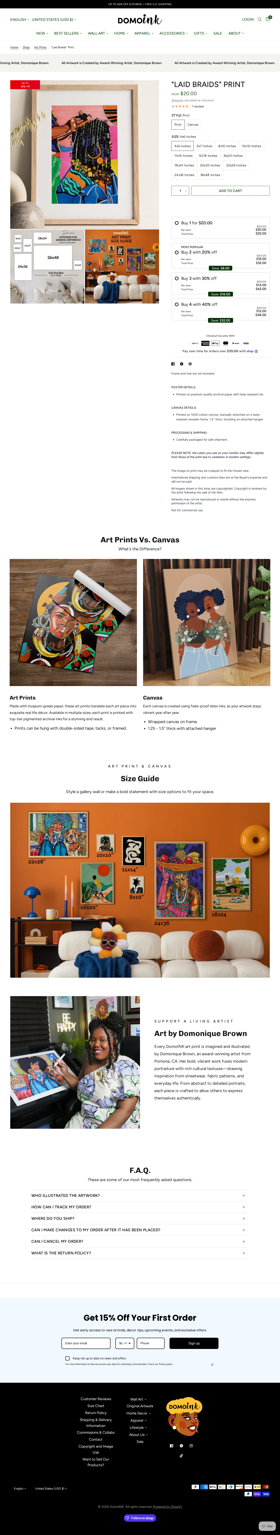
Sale (217, 33)
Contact (95, 1439)
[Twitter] (184, 1445)
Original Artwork (140, 1406)
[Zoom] (150, 89)
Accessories (172, 33)
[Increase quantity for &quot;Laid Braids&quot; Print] (186, 191)
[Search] (260, 19)
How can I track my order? (61, 1207)
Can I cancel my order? (57, 1241)
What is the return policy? (61, 1253)
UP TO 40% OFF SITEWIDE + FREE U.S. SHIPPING (140, 4)
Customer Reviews (96, 1399)
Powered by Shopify (167, 1507)
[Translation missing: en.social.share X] (182, 363)
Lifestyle (137, 1427)
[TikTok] (184, 1455)
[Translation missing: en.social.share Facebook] (173, 363)
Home (119, 33)
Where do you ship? (52, 1218)
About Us (137, 1434)
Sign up (194, 1343)
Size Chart (95, 1406)
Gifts (199, 33)
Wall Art (96, 33)
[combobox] (124, 1343)
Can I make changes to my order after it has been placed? (95, 1230)
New (40, 33)
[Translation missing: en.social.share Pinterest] (191, 363)
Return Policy (96, 1413)
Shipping (177, 100)
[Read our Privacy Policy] (212, 1364)
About (234, 33)
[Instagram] (194, 1445)
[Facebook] (174, 1445)
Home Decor (136, 1413)
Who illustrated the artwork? (65, 1195)
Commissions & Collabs (96, 1432)
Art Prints (40, 47)
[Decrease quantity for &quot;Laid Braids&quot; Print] (175, 191)
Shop (26, 47)
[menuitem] (42, 33)
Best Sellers (66, 33)
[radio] (220, 227)
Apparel (142, 33)
